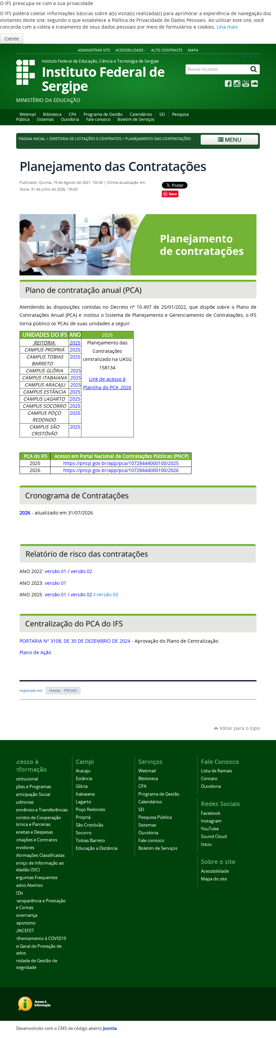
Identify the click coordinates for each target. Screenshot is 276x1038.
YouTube (210, 829)
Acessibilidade (215, 871)
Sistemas (45, 119)
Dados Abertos (28, 885)
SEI (162, 114)
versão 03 (107, 594)
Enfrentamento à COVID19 (39, 938)
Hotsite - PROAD (63, 691)
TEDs (18, 893)
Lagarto (83, 802)
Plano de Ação (35, 652)
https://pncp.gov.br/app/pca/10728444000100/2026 (121, 470)
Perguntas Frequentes (35, 877)
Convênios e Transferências (40, 810)
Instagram (211, 821)
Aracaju (83, 771)
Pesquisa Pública (155, 817)
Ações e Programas (32, 787)
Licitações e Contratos (35, 840)
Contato (209, 778)
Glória (82, 786)
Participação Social (31, 794)
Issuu (206, 844)
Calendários (141, 114)
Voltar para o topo (239, 728)
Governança (25, 915)
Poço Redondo (90, 809)
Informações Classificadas (39, 855)
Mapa (193, 50)
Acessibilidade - (130, 50)
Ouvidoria (70, 119)
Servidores (23, 847)
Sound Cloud (214, 836)
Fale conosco (98, 119)
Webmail (28, 114)
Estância (84, 778)
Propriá (83, 817)
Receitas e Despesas (33, 832)
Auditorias (23, 802)
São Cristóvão (89, 825)
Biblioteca (52, 114)
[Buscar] (254, 69)
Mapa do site (214, 879)
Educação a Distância (96, 848)
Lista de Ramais (216, 771)
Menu (232, 139)
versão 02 (81, 571)
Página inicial (32, 138)
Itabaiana (85, 794)
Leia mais (227, 27)
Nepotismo (24, 923)
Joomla (110, 1028)
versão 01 (55, 571)
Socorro (84, 833)
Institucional (25, 779)
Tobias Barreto (90, 840)
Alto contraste (166, 50)
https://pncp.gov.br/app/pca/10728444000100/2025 (121, 463)
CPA (72, 114)
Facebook (210, 813)
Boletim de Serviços (135, 119)
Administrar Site (94, 50)
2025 (75, 342)
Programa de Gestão (103, 114)
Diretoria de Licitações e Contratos (85, 138)
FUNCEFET (23, 931)
